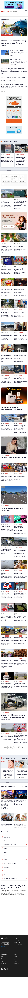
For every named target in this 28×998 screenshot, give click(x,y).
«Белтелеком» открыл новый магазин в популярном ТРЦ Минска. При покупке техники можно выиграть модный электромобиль (21, 160)
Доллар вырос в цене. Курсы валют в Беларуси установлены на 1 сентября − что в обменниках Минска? (7, 270)
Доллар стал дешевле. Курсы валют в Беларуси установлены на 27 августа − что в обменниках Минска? (20, 596)
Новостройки (18, 949)
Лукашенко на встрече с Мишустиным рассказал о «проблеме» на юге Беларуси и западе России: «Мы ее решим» (20, 336)
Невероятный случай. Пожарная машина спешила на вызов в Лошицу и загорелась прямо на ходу (13, 79)
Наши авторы (18, 944)
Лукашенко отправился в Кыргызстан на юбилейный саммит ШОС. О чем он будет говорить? (20, 270)
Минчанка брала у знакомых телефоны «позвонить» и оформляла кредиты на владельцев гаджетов (20, 292)
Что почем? (14, 181)
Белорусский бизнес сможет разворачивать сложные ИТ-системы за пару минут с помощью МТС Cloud (7, 617)
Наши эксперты (18, 946)
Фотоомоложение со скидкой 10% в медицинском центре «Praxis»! (21, 772)
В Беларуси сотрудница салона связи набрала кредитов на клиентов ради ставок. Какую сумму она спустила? (20, 640)
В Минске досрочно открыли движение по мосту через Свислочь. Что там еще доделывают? (6, 336)
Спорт (15, 961)
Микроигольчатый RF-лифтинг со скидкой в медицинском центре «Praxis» (7, 772)
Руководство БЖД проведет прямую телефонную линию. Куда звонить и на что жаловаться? (14, 86)
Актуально (22, 181)
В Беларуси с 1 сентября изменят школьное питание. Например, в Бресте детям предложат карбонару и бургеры (20, 574)
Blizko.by (23, 972)
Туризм (15, 956)
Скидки (14, 14)
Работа (16, 366)
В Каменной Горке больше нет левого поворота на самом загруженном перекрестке (19, 313)
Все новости (24, 786)
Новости (3, 14)
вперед (22, 747)
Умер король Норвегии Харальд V (16, 91)
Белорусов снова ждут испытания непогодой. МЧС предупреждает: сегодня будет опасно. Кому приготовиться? (6, 574)
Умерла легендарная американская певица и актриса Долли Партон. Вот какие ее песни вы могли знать (7, 686)
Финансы (5, 176)
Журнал (19, 14)
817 (19, 747)
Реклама (16, 940)
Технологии (18, 144)
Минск (2, 300)
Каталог (8, 14)
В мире (16, 538)
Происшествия (6, 178)
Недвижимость (14, 176)
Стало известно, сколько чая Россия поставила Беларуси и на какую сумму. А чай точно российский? (7, 292)
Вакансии (17, 942)
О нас (15, 938)
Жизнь (2, 144)
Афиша (15, 178)
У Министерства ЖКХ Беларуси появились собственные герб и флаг (20, 685)
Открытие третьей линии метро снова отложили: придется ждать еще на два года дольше (7, 596)
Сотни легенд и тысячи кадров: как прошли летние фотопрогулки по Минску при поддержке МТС (7, 358)
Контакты (3, 946)
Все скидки (24, 758)
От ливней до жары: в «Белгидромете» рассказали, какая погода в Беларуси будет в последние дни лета (7, 379)
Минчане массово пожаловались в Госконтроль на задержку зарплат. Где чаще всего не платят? (6, 428)
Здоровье (16, 963)
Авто (7, 19)
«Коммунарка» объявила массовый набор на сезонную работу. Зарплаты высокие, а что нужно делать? (20, 379)
